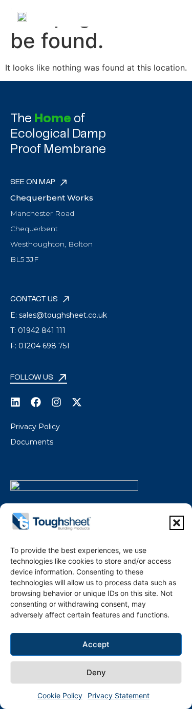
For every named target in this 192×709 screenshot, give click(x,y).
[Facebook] (36, 402)
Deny (96, 672)
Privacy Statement (119, 695)
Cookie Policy (59, 695)
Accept (96, 644)
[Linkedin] (15, 402)
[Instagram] (56, 402)
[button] (177, 523)
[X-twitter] (77, 402)
